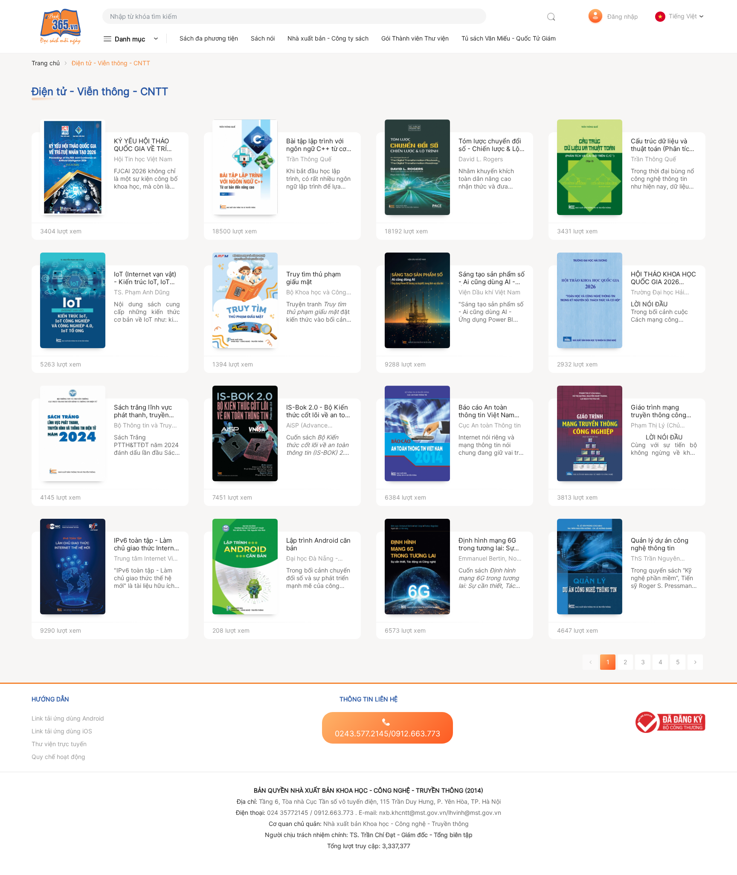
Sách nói (263, 38)
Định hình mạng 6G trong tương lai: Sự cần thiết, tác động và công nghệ (490, 551)
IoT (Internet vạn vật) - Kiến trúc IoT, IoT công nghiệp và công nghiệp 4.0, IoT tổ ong (147, 285)
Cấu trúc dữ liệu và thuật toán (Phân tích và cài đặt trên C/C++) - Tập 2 (664, 152)
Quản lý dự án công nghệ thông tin (659, 544)
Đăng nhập (622, 16)
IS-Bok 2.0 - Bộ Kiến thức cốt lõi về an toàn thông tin (319, 415)
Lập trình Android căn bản (318, 544)
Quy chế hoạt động (58, 756)
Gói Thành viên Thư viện (415, 38)
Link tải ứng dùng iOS (62, 731)
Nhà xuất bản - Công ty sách (327, 38)
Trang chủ (46, 63)
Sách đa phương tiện (209, 38)
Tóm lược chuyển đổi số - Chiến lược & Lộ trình (489, 148)
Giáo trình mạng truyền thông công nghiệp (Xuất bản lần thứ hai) (662, 418)
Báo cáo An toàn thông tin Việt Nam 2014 (486, 415)
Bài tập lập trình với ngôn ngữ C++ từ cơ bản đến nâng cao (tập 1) (316, 152)
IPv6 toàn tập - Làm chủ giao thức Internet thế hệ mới (147, 548)
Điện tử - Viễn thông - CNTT (111, 63)
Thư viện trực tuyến (59, 743)
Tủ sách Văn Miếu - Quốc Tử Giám (508, 38)
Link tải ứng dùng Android (68, 718)
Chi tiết (161, 223)
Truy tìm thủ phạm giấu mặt (313, 278)
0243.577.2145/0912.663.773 (387, 733)
